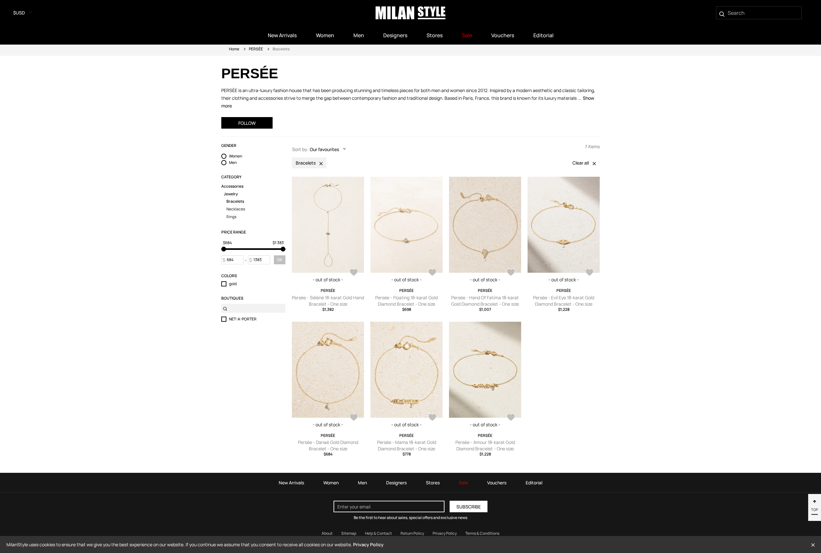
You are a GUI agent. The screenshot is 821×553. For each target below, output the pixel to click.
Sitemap (348, 533)
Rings (231, 216)
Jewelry (231, 194)
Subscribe (468, 507)
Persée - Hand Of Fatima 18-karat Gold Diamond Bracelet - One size (485, 300)
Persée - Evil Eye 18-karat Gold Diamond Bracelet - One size (563, 300)
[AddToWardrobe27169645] (354, 418)
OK (279, 259)
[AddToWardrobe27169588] (511, 418)
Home (234, 49)
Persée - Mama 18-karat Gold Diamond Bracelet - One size (406, 445)
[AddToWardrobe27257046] (432, 273)
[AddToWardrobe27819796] (354, 273)
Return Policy (412, 533)
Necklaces (235, 209)
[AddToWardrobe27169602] (432, 418)
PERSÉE (256, 49)
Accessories (232, 186)
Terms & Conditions (482, 533)
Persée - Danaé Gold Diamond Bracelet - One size (328, 445)
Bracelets (235, 201)
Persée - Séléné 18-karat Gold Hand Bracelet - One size (328, 300)
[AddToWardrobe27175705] (511, 273)
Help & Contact (378, 533)
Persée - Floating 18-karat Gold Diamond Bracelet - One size (406, 300)
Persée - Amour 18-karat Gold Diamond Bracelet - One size (485, 445)
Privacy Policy (445, 533)
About (327, 533)
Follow (247, 123)
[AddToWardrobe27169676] (589, 273)
